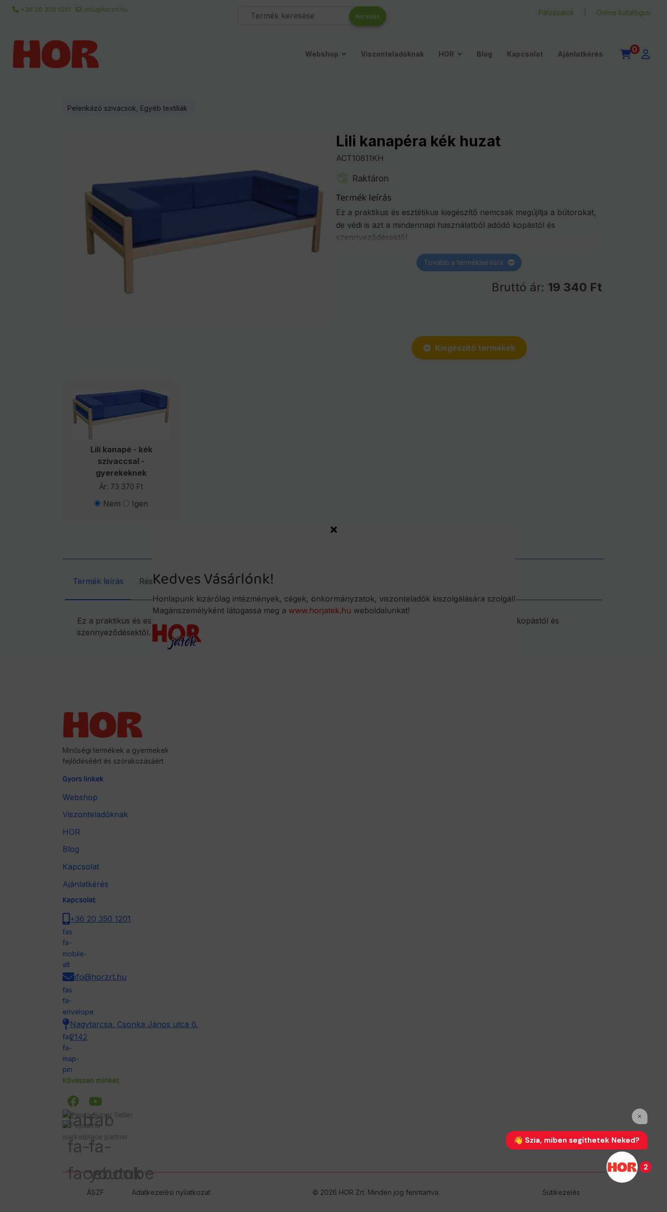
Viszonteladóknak (392, 54)
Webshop (321, 54)
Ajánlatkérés (580, 54)
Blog (484, 54)
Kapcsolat (525, 54)
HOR (446, 54)
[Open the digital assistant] (622, 1167)
